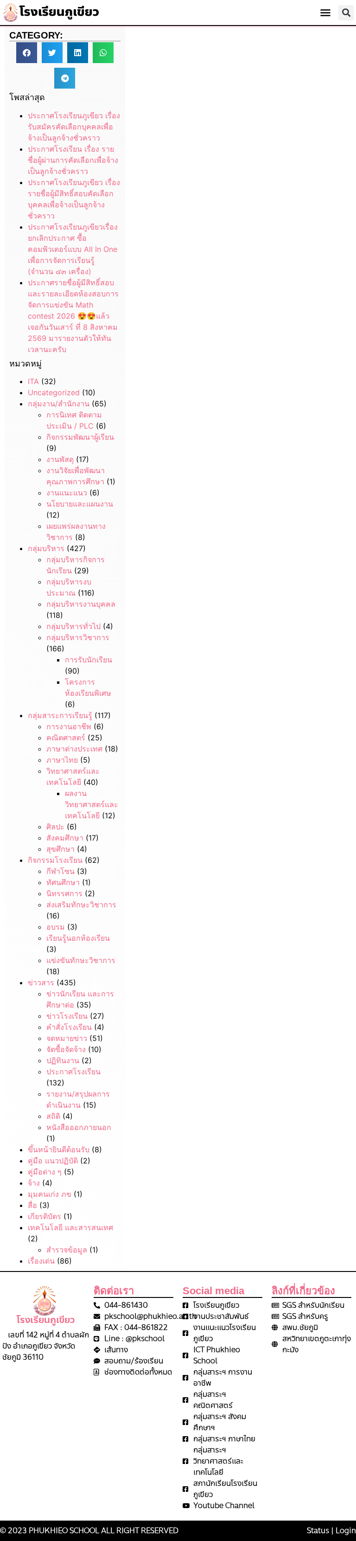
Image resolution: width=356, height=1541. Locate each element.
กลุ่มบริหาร (46, 548)
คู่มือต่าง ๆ (45, 1171)
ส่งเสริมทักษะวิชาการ (81, 904)
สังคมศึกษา (64, 837)
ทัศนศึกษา (63, 882)
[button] (325, 12)
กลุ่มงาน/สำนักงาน (58, 403)
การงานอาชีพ (68, 726)
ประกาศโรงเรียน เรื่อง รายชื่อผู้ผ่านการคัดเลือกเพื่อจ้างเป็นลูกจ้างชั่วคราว (73, 160)
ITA (33, 381)
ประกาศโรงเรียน (73, 1071)
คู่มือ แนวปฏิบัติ (53, 1160)
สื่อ (32, 1205)
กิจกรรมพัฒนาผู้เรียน (80, 437)
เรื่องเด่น (41, 1260)
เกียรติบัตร (44, 1216)
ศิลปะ (55, 826)
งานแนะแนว (66, 492)
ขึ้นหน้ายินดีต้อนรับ (58, 1149)
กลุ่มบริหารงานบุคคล (80, 604)
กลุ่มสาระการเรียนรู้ (60, 715)
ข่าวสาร (41, 982)
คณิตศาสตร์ (65, 737)
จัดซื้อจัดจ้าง (66, 1049)
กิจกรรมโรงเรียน (55, 860)
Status (318, 1530)
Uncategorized (54, 392)
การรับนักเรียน (88, 659)
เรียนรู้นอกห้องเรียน (78, 938)
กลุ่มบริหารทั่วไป (73, 626)
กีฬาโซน (60, 871)
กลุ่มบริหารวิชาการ (77, 637)
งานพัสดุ (60, 459)
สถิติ (53, 1116)
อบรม (55, 926)
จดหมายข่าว (66, 1038)
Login (346, 1530)
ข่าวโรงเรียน (67, 1016)
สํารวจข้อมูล (66, 1249)
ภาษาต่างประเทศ (74, 748)
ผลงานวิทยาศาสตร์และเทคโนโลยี (91, 804)
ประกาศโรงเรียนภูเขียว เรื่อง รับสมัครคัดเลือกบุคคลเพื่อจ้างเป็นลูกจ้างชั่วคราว (74, 126)
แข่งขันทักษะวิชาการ (80, 960)
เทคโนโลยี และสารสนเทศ (70, 1227)
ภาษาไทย (62, 759)
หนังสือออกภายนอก (78, 1127)
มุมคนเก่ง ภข (49, 1194)
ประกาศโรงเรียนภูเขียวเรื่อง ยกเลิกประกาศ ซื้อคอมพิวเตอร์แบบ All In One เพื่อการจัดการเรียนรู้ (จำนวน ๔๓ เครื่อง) (73, 249)
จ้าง (34, 1183)
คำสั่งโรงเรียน (69, 1027)
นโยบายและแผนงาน (79, 503)
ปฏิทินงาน (62, 1060)
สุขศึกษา (60, 849)
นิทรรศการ (64, 893)
